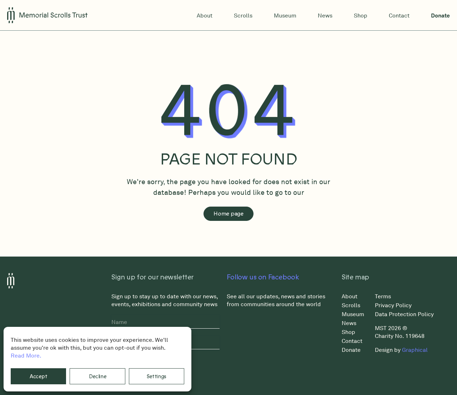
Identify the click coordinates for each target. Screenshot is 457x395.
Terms (383, 296)
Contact (399, 15)
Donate (440, 15)
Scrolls (243, 15)
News (325, 15)
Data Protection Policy (404, 314)
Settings (157, 376)
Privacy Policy (393, 305)
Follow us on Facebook (263, 277)
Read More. (26, 355)
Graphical (415, 349)
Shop (360, 15)
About (204, 15)
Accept (38, 376)
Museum (285, 15)
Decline (97, 376)
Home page (228, 214)
